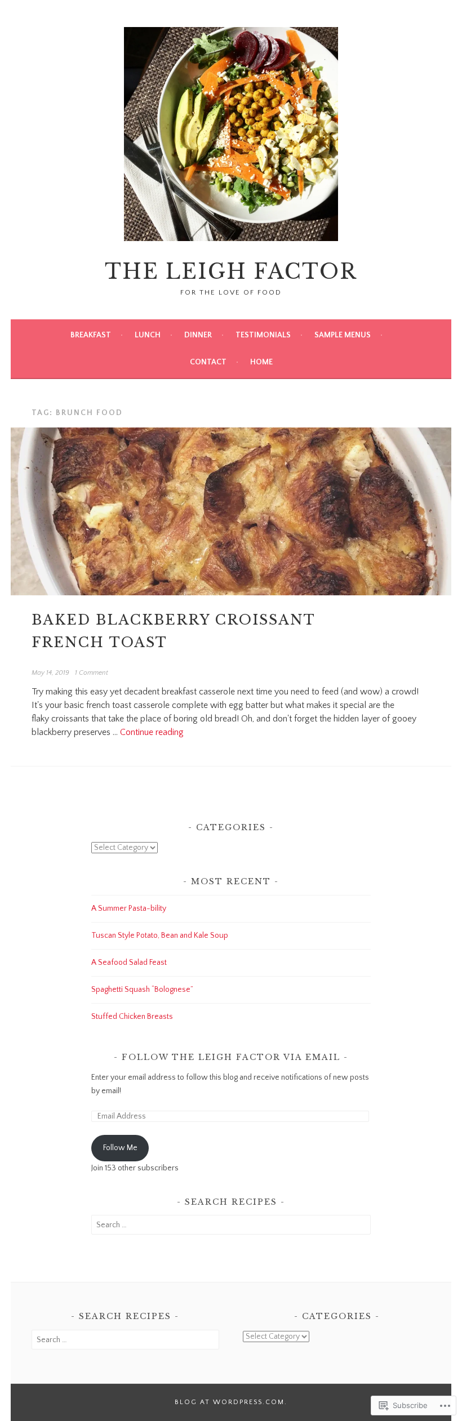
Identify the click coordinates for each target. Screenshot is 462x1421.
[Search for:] (231, 1225)
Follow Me (120, 1147)
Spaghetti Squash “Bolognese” (142, 989)
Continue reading (152, 732)
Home (261, 362)
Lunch (148, 335)
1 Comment (91, 672)
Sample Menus (342, 335)
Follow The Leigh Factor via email (231, 1057)
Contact (208, 362)
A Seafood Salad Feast (129, 962)
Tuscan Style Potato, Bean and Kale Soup (159, 935)
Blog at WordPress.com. (231, 1402)
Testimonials (263, 335)
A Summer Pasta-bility (128, 908)
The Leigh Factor (231, 271)
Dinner (198, 335)
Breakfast (90, 335)
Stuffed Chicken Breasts (132, 1016)
